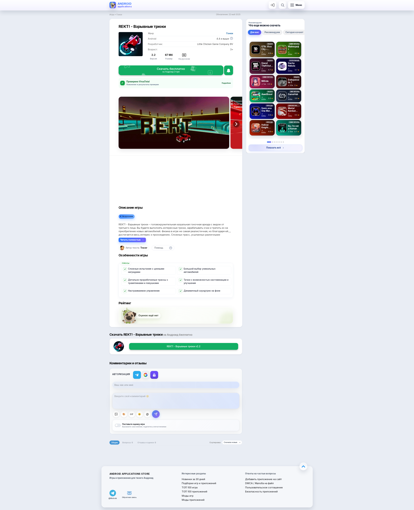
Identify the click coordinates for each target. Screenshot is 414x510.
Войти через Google (145, 375)
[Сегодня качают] (274, 142)
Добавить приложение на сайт (263, 479)
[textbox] (175, 401)
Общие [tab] (114, 442)
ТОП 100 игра (189, 487)
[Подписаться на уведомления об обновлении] (228, 70)
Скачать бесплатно (171, 70)
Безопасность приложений (261, 491)
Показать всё (273, 147)
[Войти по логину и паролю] (154, 375)
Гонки (119, 14)
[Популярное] (277, 142)
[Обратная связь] (129, 493)
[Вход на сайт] (272, 5)
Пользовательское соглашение (264, 487)
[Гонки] (281, 142)
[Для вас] (269, 142)
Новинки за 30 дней (193, 479)
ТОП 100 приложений (194, 491)
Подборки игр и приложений (199, 483)
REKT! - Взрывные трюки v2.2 (183, 346)
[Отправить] (156, 414)
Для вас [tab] (254, 32)
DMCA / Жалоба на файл (259, 483)
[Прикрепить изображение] (116, 414)
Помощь (158, 247)
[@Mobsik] (112, 493)
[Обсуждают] (279, 142)
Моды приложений (193, 499)
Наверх (303, 466)
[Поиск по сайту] (282, 5)
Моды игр (187, 495)
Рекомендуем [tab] (272, 32)
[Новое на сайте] (283, 142)
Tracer (143, 247)
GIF (131, 414)
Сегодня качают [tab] (294, 32)
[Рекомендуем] (272, 142)
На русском (127, 216)
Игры (111, 14)
